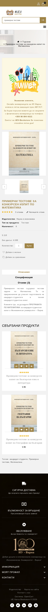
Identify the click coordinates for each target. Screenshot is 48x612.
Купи (29, 246)
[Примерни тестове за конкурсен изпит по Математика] (24, 154)
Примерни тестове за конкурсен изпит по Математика (25, 45)
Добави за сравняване (15, 257)
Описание (24, 272)
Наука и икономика (26, 219)
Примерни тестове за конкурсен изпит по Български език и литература (24, 379)
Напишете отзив (36, 212)
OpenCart (28, 596)
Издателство (15, 589)
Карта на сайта (31, 589)
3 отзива (19, 212)
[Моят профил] (38, 4)
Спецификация (24, 277)
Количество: (8, 246)
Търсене (26, 42)
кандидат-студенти (19, 459)
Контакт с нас (23, 593)
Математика (16, 462)
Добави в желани (13, 252)
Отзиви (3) (24, 282)
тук (14, 305)
